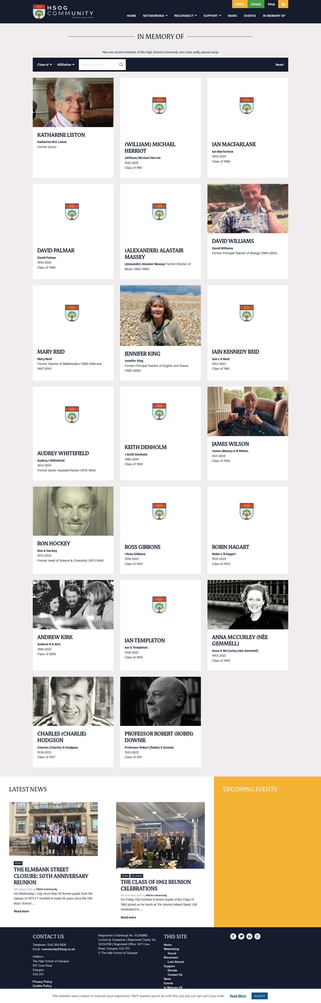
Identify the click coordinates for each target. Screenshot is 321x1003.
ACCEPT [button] (259, 996)
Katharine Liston (61, 134)
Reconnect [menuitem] (183, 16)
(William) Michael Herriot (150, 147)
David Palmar (55, 250)
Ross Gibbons (142, 547)
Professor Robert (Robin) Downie (159, 737)
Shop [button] (271, 4)
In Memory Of (173, 987)
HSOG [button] (239, 4)
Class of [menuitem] (43, 64)
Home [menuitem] (131, 16)
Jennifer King (142, 353)
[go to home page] (63, 11)
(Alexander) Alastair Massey (154, 253)
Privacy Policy (42, 981)
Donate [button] (256, 4)
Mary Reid (51, 351)
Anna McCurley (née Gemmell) (240, 640)
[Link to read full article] (73, 102)
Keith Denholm (146, 447)
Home (168, 944)
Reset (280, 64)
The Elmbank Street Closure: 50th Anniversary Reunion (51, 876)
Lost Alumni (176, 961)
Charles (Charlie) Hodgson (61, 737)
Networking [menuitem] (153, 16)
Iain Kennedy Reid (235, 351)
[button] (204, 4)
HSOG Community (46, 889)
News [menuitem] (232, 16)
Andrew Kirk (55, 637)
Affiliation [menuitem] (64, 64)
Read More (238, 996)
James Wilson (230, 443)
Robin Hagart (230, 547)
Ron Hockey (53, 543)
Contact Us (175, 974)
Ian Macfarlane (234, 144)
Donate (172, 970)
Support (169, 966)
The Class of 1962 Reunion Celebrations (156, 885)
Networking (171, 949)
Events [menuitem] (250, 16)
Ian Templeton (145, 640)
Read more (21, 911)
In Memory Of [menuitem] (274, 16)
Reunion (136, 876)
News (18, 863)
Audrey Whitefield (63, 453)
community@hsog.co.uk (58, 949)
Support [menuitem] (211, 16)
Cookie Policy (42, 985)
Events (168, 983)
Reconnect (171, 957)
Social (172, 953)
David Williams (233, 241)
